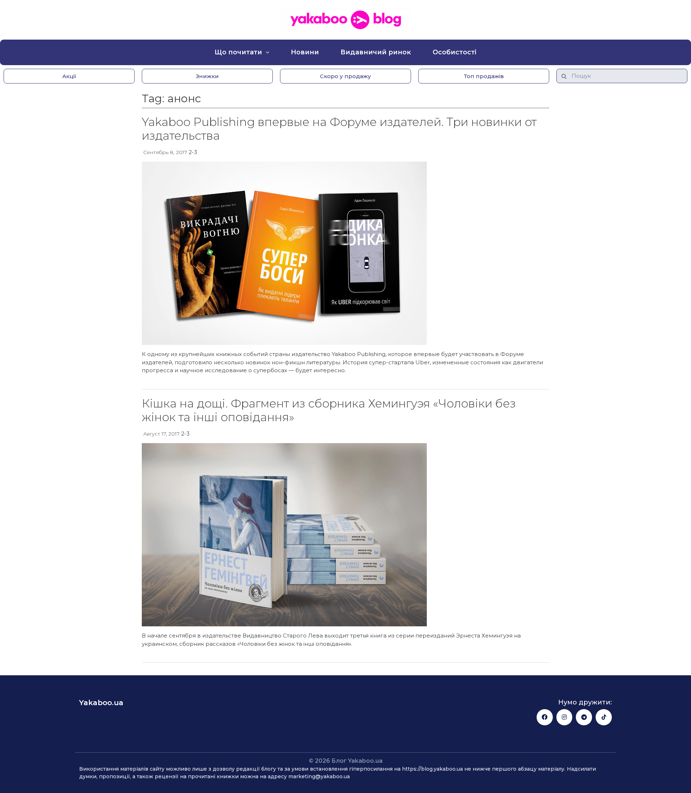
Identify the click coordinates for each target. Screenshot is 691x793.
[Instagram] (564, 717)
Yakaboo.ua (101, 702)
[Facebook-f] (545, 717)
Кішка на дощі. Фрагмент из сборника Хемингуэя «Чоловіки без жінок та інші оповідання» (329, 410)
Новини (305, 52)
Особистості (455, 52)
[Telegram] (584, 717)
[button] (69, 76)
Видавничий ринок (375, 52)
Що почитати (238, 52)
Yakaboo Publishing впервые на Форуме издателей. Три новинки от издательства (339, 129)
